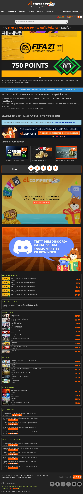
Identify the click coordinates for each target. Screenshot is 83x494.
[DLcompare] (8, 483)
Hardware (39, 12)
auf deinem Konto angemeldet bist (63, 122)
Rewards (31, 12)
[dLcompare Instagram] (62, 484)
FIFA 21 (76, 90)
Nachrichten (50, 12)
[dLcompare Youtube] (73, 484)
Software (22, 12)
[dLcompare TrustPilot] (68, 484)
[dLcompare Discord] (78, 484)
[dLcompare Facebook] (57, 484)
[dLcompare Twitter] (51, 484)
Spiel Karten (12, 12)
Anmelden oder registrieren (70, 12)
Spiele (3, 12)
